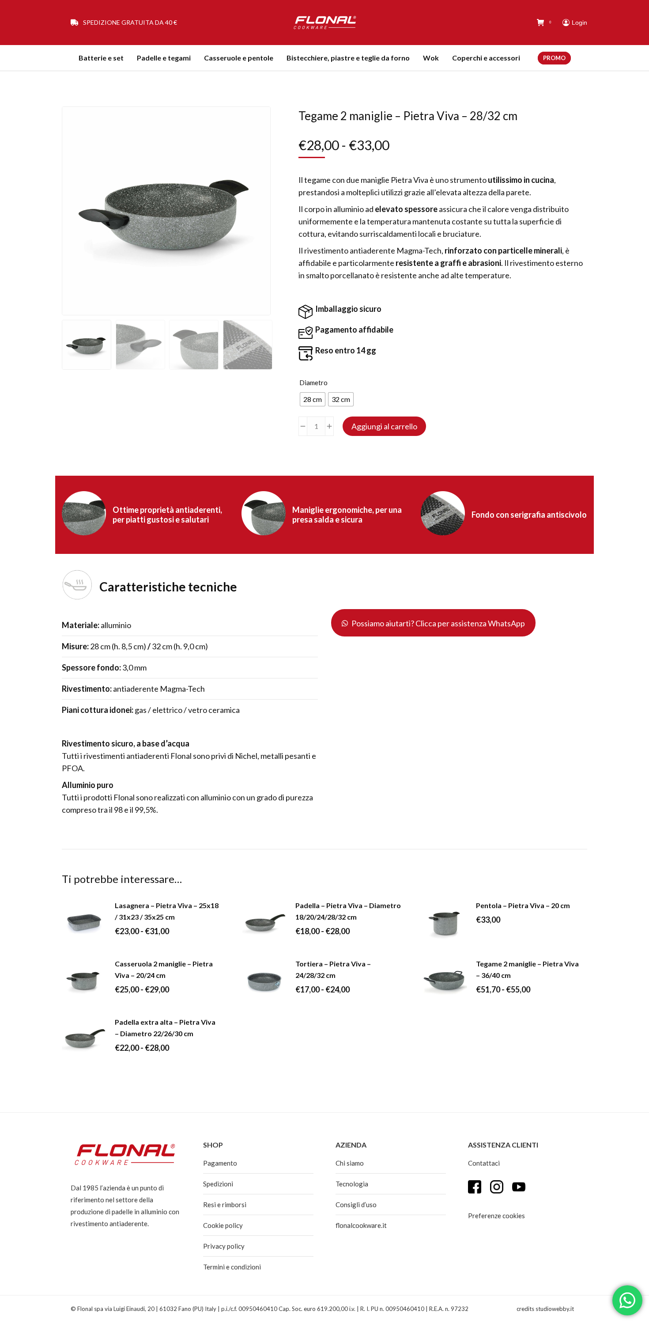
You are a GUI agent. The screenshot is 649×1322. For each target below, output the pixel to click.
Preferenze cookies (496, 1216)
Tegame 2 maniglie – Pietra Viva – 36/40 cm (527, 969)
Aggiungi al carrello (384, 426)
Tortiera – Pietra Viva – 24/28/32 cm (333, 969)
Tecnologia (352, 1184)
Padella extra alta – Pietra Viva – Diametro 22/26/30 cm (165, 1028)
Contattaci (484, 1163)
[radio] (312, 399)
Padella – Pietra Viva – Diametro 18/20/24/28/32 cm (348, 911)
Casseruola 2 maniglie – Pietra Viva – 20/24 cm (164, 969)
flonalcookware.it (361, 1225)
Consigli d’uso (356, 1204)
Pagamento (220, 1163)
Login (579, 22)
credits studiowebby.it (545, 1308)
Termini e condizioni (232, 1267)
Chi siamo (350, 1163)
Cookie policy (223, 1225)
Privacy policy (224, 1246)
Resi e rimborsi (224, 1204)
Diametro (313, 382)
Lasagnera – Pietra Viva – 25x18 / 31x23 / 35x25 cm (167, 911)
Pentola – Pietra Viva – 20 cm (523, 905)
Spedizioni (218, 1184)
